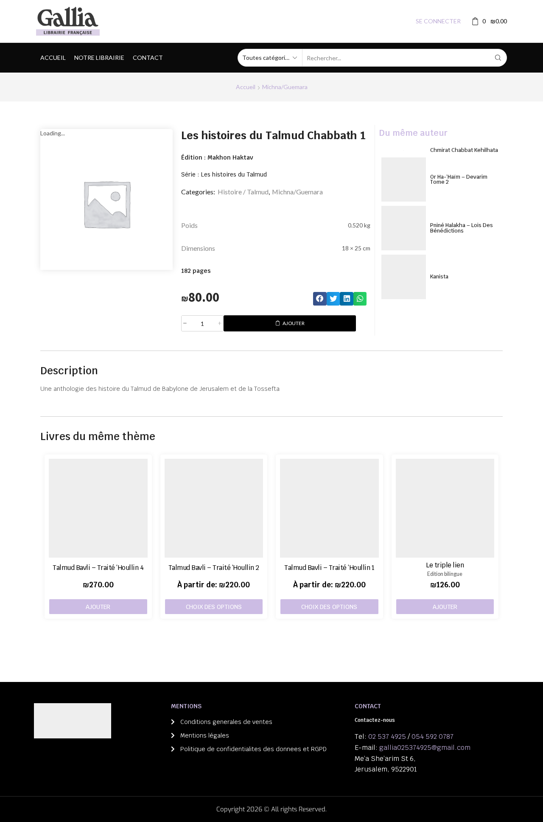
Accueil (53, 57)
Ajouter (294, 323)
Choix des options (214, 607)
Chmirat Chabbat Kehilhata (464, 150)
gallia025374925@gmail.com (424, 747)
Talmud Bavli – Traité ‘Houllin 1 (329, 567)
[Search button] (498, 57)
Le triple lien (445, 565)
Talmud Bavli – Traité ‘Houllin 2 (213, 567)
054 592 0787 (432, 736)
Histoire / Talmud (243, 192)
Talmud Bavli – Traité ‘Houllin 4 (98, 567)
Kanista (439, 276)
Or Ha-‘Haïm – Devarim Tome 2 (458, 179)
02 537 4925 (387, 736)
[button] (320, 299)
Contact (148, 57)
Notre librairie (99, 57)
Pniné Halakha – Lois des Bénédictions (461, 228)
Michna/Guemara (285, 86)
